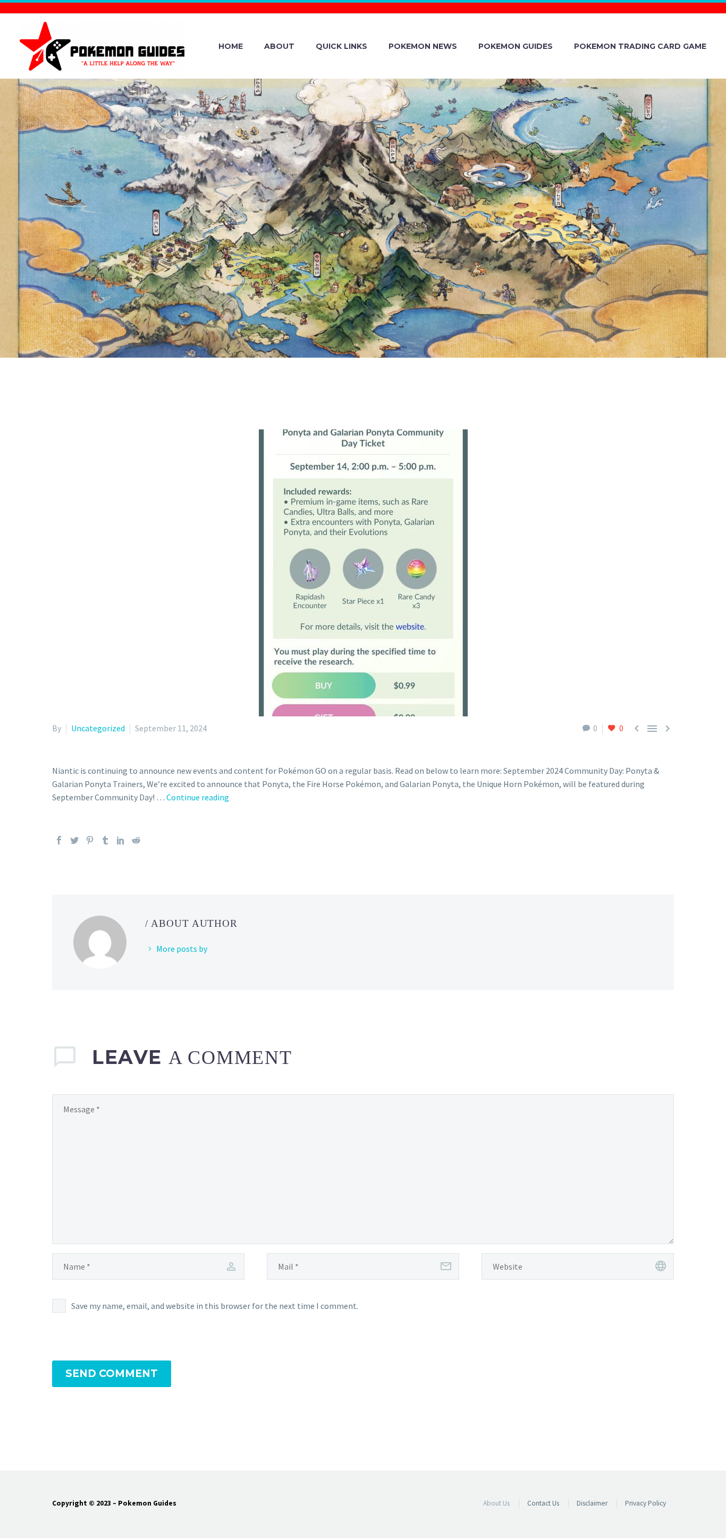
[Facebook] (59, 840)
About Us (496, 1503)
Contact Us (543, 1503)
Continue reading (197, 797)
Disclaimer (592, 1503)
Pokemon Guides (515, 46)
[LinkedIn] (120, 840)
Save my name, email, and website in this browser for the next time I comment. (214, 1305)
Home (230, 46)
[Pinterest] (90, 840)
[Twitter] (74, 840)
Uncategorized (98, 728)
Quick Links (341, 46)
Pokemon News (423, 46)
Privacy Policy (645, 1503)
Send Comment (111, 1373)
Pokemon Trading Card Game (640, 46)
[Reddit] (136, 840)
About (279, 46)
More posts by (181, 948)
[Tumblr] (105, 840)
